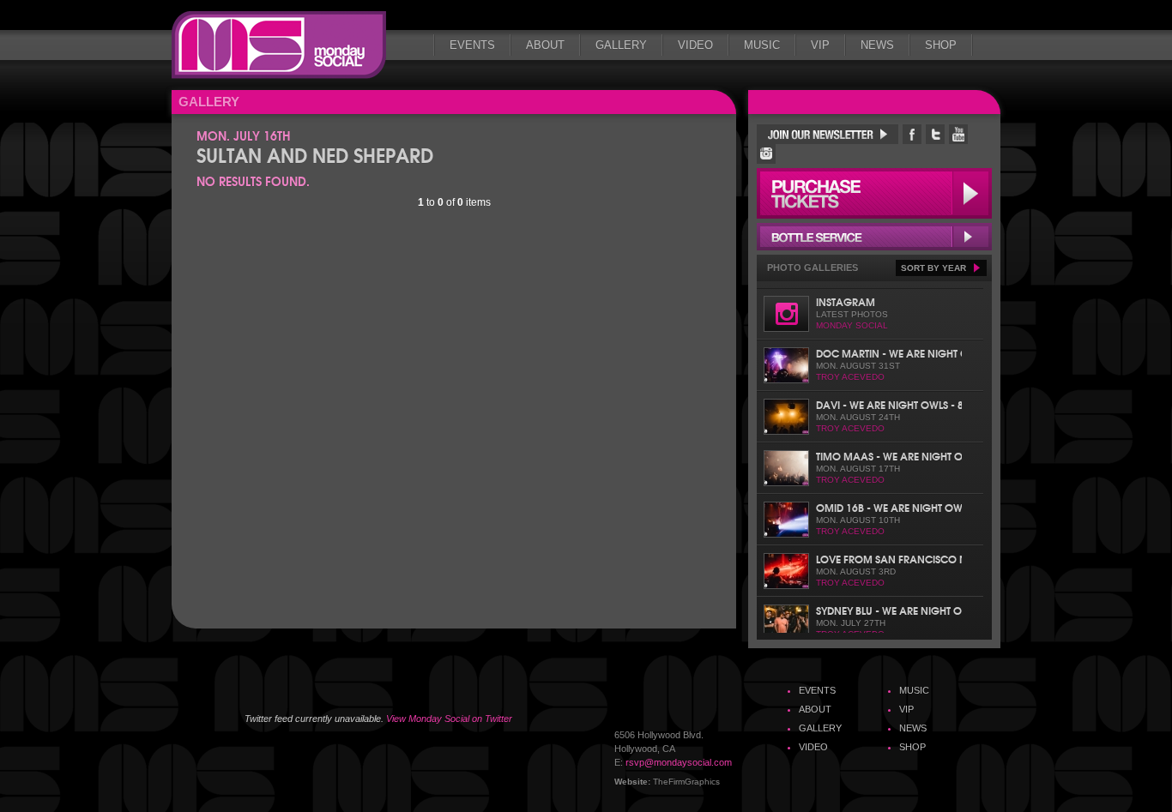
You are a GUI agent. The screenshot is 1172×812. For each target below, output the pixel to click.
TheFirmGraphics (686, 781)
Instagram (845, 301)
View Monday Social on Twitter (449, 718)
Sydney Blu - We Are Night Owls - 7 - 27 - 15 (889, 610)
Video (695, 45)
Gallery (621, 45)
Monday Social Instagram (766, 154)
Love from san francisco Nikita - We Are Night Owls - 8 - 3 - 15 (889, 558)
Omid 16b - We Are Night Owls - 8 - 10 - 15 (889, 507)
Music (762, 45)
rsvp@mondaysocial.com (678, 762)
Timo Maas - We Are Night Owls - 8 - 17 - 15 (889, 455)
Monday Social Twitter (935, 134)
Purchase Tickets (874, 193)
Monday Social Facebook (912, 134)
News (877, 45)
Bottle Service (874, 236)
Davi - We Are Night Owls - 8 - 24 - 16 (889, 404)
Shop (941, 45)
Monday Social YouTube (958, 134)
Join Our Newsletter (827, 134)
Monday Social (279, 45)
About (545, 45)
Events (472, 45)
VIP (820, 45)
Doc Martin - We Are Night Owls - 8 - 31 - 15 (889, 352)
